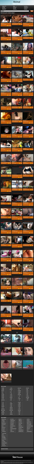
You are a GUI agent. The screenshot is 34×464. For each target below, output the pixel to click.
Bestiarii (19, 424)
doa (3, 402)
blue (16, 203)
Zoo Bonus (25, 8)
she (13, 38)
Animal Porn (4, 9)
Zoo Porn (3, 444)
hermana (20, 402)
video (27, 259)
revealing (27, 149)
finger (26, 38)
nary (4, 24)
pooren (25, 259)
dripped (14, 287)
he (13, 135)
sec (12, 393)
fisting (15, 24)
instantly (15, 135)
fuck (5, 163)
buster (6, 287)
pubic (16, 245)
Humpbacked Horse (12, 428)
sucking (12, 397)
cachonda (28, 397)
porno (28, 390)
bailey (11, 394)
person (27, 245)
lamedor (3, 406)
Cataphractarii (12, 420)
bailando (12, 407)
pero (20, 414)
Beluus (2, 440)
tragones (20, 410)
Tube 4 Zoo (11, 431)
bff (12, 390)
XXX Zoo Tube (28, 423)
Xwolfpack (25, 9)
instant (4, 245)
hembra (20, 406)
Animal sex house (17, 2)
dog (2, 135)
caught (3, 394)
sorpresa (12, 414)
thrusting (5, 107)
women (20, 393)
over (27, 135)
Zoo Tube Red (28, 424)
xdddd (28, 398)
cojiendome (11, 410)
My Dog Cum (4, 8)
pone (20, 407)
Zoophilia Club (20, 427)
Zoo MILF (3, 7)
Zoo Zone (14, 7)
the (2, 245)
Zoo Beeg (3, 441)
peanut (28, 287)
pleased (14, 231)
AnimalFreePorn (29, 431)
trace (5, 24)
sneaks (19, 398)
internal (14, 273)
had (2, 24)
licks (4, 135)
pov (3, 407)
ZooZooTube (3, 433)
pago (3, 414)
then (17, 38)
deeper (3, 397)
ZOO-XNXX (3, 437)
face (25, 121)
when (25, 203)
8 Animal (27, 420)
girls (4, 163)
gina (3, 403)
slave (3, 38)
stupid (3, 389)
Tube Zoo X (3, 445)
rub (13, 245)
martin (4, 273)
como (20, 412)
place (26, 231)
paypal (11, 403)
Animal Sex (15, 9)
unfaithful (20, 390)
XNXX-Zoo (20, 420)
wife (3, 393)
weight (3, 287)
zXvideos (3, 420)
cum (15, 259)
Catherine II (3, 427)
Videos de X (28, 427)
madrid (3, 411)
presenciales (3, 410)
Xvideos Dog (4, 6)
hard (16, 273)
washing (26, 135)
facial (3, 203)
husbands (20, 394)
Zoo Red (14, 8)
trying (25, 231)
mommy (14, 149)
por (12, 402)
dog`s (11, 398)
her (28, 135)
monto (19, 411)
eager (25, 245)
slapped (26, 273)
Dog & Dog (20, 423)
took (16, 149)
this (17, 149)
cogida (19, 403)
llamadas (3, 412)
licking (28, 24)
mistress (12, 389)
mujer (11, 411)
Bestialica (28, 428)
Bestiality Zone (20, 431)
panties (4, 149)
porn (16, 24)
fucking (3, 390)
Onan (14, 6)
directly (27, 217)
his (24, 121)
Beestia (11, 427)
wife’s (26, 24)
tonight (16, 231)
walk (16, 259)
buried (27, 121)
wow (13, 107)
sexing (26, 163)
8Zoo (2, 434)
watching (3, 259)
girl (20, 397)
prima (11, 406)
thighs (25, 149)
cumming (16, 217)
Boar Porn (20, 428)
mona (3, 398)
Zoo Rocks (25, 6)
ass (13, 24)
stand (25, 217)
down (16, 287)
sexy (28, 393)
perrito (11, 412)
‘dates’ (15, 163)
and (2, 107)
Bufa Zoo (3, 436)
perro (28, 394)
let (26, 203)
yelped (15, 38)
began (14, 217)
